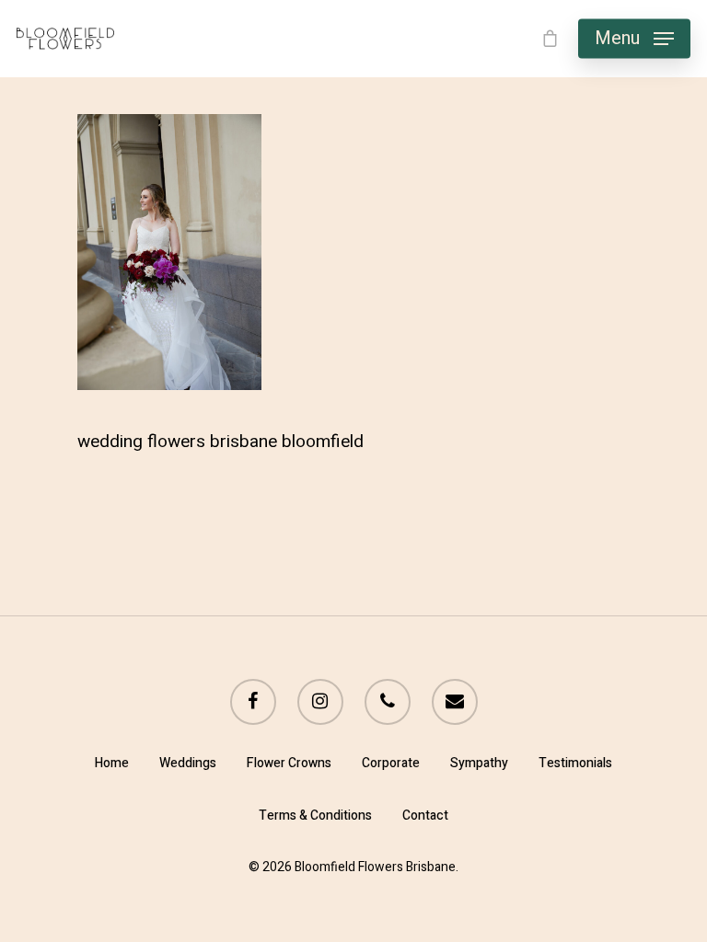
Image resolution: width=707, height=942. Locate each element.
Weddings (187, 763)
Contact (425, 815)
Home (112, 763)
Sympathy (479, 763)
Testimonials (575, 763)
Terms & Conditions (315, 815)
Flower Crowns (289, 763)
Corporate (391, 763)
